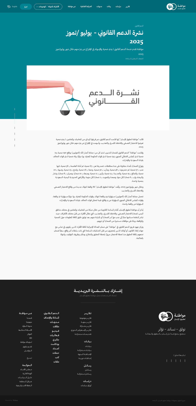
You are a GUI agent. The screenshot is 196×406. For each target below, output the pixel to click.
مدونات (99, 7)
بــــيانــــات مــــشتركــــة (84, 350)
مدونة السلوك (27, 326)
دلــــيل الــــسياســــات (25, 378)
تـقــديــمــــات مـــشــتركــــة (83, 334)
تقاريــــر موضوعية (85, 318)
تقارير (128, 7)
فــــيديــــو (55, 331)
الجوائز (29, 334)
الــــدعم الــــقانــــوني (51, 313)
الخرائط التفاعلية (86, 7)
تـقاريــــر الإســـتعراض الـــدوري (81, 330)
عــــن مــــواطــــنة (25, 313)
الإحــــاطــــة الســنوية (84, 354)
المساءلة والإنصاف (51, 318)
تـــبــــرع (29, 358)
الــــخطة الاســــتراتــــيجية (24, 386)
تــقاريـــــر (87, 313)
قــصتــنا (29, 318)
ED (30, 338)
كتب (57, 357)
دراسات (118, 7)
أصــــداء (56, 349)
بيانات (109, 7)
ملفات (56, 362)
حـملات (56, 353)
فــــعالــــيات (54, 335)
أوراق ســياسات (86, 386)
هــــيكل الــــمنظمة (25, 382)
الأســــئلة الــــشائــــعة (25, 330)
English (14, 6)
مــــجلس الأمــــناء (26, 370)
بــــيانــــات (87, 341)
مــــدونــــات (54, 322)
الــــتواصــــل (28, 351)
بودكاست (55, 344)
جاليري (56, 340)
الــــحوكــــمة (27, 365)
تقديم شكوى (27, 347)
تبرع (25, 7)
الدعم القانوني (139, 26)
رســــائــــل (87, 366)
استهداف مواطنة (26, 342)
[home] (176, 6)
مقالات (56, 326)
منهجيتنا (29, 322)
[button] (48, 7)
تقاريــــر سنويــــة (86, 322)
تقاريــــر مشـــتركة (85, 326)
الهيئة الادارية (27, 374)
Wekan (15, 400)
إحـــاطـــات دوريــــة (85, 358)
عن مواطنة (72, 7)
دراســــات (87, 381)
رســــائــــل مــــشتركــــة (84, 374)
